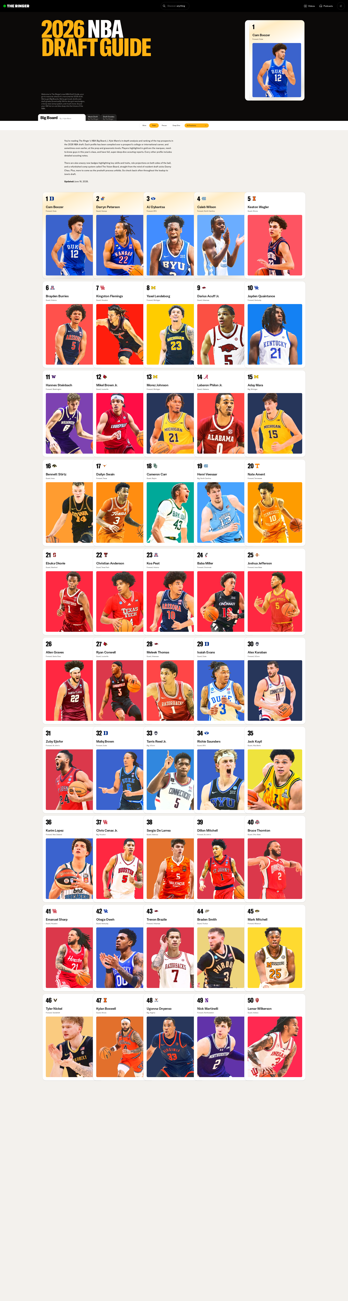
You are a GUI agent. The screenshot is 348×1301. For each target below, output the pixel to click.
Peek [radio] (154, 125)
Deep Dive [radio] (176, 125)
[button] (175, 6)
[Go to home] (16, 6)
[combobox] (196, 125)
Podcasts (328, 6)
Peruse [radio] (164, 125)
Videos (311, 6)
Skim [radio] (144, 125)
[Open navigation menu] (341, 6)
